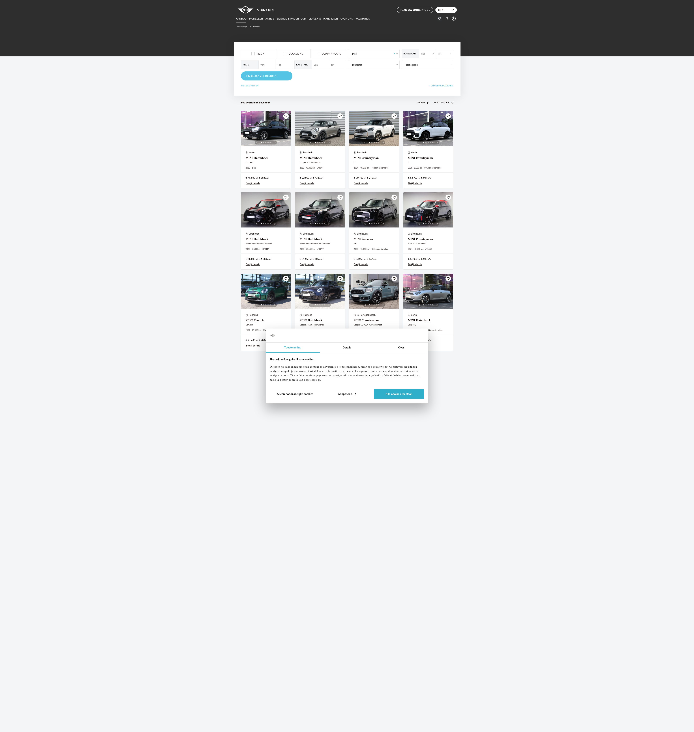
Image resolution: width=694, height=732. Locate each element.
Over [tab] (401, 347)
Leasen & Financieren (323, 18)
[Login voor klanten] (454, 19)
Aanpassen (345, 393)
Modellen (256, 18)
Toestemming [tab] (292, 347)
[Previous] (256, 142)
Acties (269, 18)
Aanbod (241, 18)
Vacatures (362, 18)
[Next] (274, 142)
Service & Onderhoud (291, 18)
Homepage (242, 26)
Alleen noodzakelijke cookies (295, 393)
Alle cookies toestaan (398, 393)
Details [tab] (347, 347)
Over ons (346, 18)
